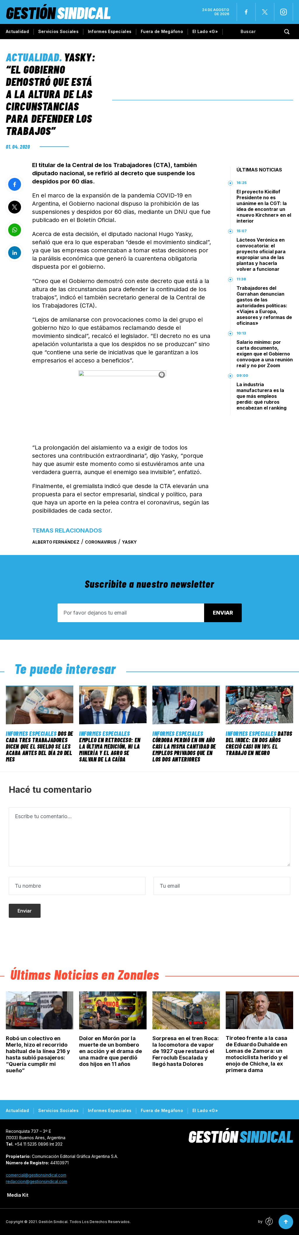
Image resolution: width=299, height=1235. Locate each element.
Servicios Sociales (58, 31)
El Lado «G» (205, 31)
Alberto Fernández (55, 542)
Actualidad (17, 31)
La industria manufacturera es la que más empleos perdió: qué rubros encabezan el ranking (261, 396)
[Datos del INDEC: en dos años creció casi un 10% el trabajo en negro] (259, 705)
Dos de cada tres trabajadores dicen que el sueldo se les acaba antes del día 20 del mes (39, 746)
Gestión (58, 12)
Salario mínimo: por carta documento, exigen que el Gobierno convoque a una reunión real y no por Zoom (265, 353)
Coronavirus (101, 542)
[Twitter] (264, 12)
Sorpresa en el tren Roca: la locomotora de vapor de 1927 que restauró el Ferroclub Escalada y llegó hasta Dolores (185, 1051)
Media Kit (17, 1195)
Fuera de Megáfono (162, 31)
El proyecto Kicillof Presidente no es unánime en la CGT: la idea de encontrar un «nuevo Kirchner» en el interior (264, 206)
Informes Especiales (109, 31)
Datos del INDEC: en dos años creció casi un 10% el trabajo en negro (259, 743)
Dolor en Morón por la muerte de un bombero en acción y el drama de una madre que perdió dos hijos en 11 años (110, 1051)
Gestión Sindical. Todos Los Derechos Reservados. (85, 1222)
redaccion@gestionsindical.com (36, 1181)
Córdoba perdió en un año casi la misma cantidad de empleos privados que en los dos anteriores (184, 749)
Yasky (129, 542)
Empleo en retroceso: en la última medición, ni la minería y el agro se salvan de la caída (109, 749)
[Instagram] (283, 12)
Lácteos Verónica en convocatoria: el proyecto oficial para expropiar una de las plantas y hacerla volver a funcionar (261, 254)
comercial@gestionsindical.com (36, 1174)
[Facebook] (246, 12)
